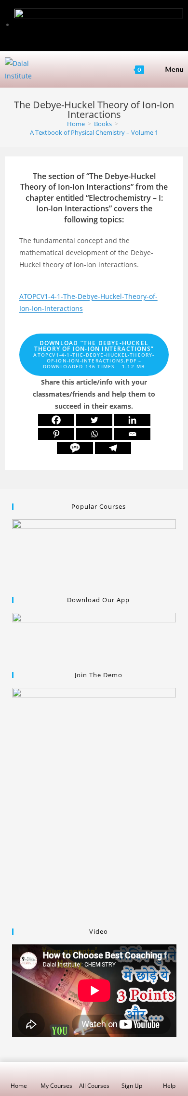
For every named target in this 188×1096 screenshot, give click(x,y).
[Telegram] (113, 448)
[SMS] (75, 448)
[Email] (132, 434)
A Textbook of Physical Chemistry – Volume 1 (94, 132)
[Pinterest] (56, 434)
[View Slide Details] (94, 552)
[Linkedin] (132, 420)
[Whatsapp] (94, 434)
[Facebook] (56, 420)
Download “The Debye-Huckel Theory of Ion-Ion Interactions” (93, 354)
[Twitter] (94, 420)
